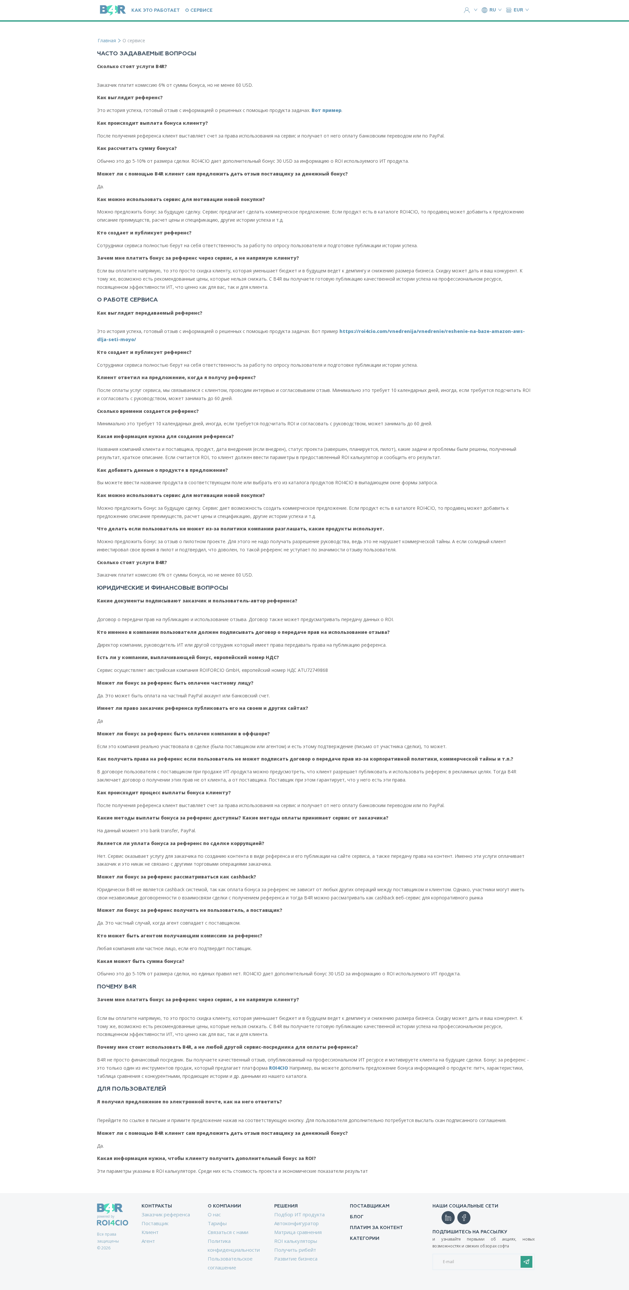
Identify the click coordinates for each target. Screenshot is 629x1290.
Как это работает (155, 10)
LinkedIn (448, 1217)
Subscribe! (526, 1262)
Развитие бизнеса (295, 1258)
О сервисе (199, 10)
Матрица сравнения (298, 1232)
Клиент (150, 1232)
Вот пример (326, 110)
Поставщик (155, 1223)
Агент (148, 1241)
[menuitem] (167, 1224)
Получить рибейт (295, 1249)
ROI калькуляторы (295, 1241)
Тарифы (217, 1223)
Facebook (463, 1217)
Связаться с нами (228, 1232)
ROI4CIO (278, 1068)
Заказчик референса (166, 1214)
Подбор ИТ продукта (299, 1214)
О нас (214, 1214)
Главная (107, 40)
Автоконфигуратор (296, 1223)
